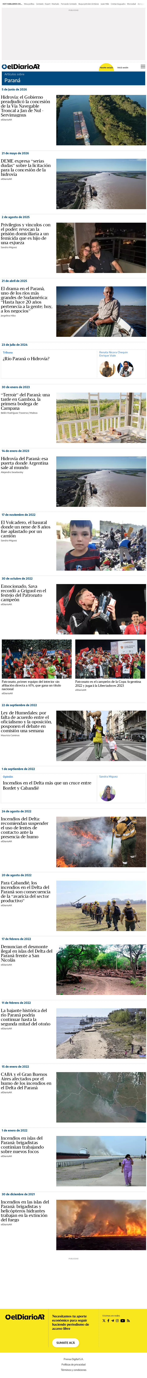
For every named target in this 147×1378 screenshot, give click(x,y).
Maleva (33, 412)
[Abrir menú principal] (143, 66)
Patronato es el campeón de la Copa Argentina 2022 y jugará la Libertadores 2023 (108, 683)
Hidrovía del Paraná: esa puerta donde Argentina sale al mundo (24, 463)
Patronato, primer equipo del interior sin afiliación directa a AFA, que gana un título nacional (31, 685)
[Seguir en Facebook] (108, 1320)
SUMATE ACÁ (65, 1343)
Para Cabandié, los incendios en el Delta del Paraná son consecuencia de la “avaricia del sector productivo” (25, 892)
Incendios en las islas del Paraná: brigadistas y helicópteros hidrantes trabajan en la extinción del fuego (25, 1211)
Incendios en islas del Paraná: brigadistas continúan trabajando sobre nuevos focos (22, 1144)
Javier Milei (105, 4)
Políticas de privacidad (73, 1364)
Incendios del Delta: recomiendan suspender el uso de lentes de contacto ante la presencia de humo (24, 828)
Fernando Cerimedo (69, 4)
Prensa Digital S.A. (74, 1359)
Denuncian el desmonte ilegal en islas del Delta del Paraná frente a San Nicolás (27, 953)
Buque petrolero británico (89, 4)
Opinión (8, 776)
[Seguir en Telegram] (112, 1320)
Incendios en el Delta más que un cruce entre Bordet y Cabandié (47, 785)
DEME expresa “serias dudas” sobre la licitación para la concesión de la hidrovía (26, 167)
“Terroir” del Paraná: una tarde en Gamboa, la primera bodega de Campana (25, 401)
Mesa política (29, 4)
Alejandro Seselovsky (12, 472)
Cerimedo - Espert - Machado (47, 4)
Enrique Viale (107, 355)
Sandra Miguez (9, 247)
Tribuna (8, 352)
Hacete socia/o (106, 67)
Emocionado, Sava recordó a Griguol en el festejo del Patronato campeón (23, 592)
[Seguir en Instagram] (117, 1320)
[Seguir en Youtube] (122, 1320)
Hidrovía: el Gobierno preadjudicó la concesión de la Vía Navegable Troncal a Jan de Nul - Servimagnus (25, 106)
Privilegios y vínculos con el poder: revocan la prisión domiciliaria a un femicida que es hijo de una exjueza (25, 233)
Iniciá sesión (122, 67)
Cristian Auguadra (118, 4)
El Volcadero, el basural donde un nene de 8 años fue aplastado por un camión (25, 529)
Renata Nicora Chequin (113, 352)
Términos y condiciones (73, 1369)
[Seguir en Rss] (128, 1320)
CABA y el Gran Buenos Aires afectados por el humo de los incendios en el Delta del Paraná (26, 1081)
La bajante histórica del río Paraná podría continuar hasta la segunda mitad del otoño (25, 1017)
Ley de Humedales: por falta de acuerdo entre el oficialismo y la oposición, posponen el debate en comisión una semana (26, 722)
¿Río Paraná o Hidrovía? (26, 358)
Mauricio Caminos (10, 735)
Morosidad (131, 4)
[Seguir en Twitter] (104, 1320)
